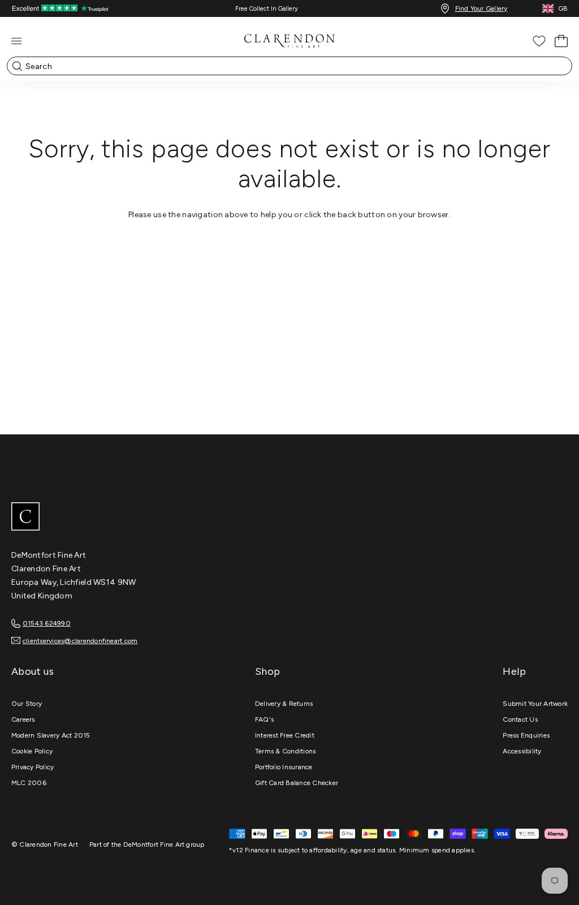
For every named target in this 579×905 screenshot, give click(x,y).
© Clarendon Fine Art (44, 844)
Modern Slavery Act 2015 (50, 735)
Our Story (26, 703)
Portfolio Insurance (284, 767)
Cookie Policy (32, 751)
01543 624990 (47, 623)
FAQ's (264, 719)
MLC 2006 (28, 782)
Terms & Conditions (285, 751)
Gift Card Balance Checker (296, 782)
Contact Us (520, 719)
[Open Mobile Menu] (16, 41)
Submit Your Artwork (535, 703)
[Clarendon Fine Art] (289, 517)
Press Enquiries (526, 735)
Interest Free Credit (284, 735)
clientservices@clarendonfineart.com (80, 641)
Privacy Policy (32, 767)
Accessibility (522, 751)
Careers (23, 719)
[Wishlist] (539, 41)
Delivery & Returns (284, 703)
